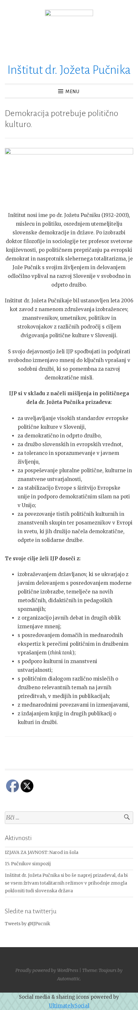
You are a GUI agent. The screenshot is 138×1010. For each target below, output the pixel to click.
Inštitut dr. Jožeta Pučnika (69, 70)
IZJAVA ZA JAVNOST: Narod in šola (41, 852)
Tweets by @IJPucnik (27, 924)
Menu (72, 91)
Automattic (68, 979)
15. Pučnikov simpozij (28, 864)
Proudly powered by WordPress (46, 970)
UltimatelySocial (69, 1006)
